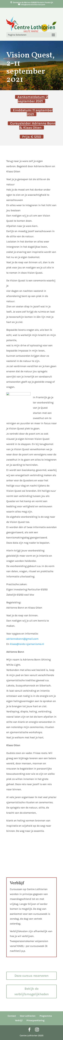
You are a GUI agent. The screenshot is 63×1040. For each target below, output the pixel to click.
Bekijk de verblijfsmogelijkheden (31, 991)
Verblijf (18, 1020)
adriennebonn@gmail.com (22, 638)
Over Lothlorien (28, 1016)
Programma (46, 1016)
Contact (12, 1016)
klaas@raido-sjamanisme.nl (27, 644)
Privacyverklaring (35, 1020)
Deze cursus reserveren (31, 976)
